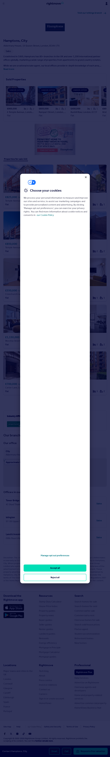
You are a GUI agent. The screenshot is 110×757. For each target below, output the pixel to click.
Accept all (55, 568)
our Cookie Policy (45, 215)
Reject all (55, 577)
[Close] (86, 177)
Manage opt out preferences (55, 555)
